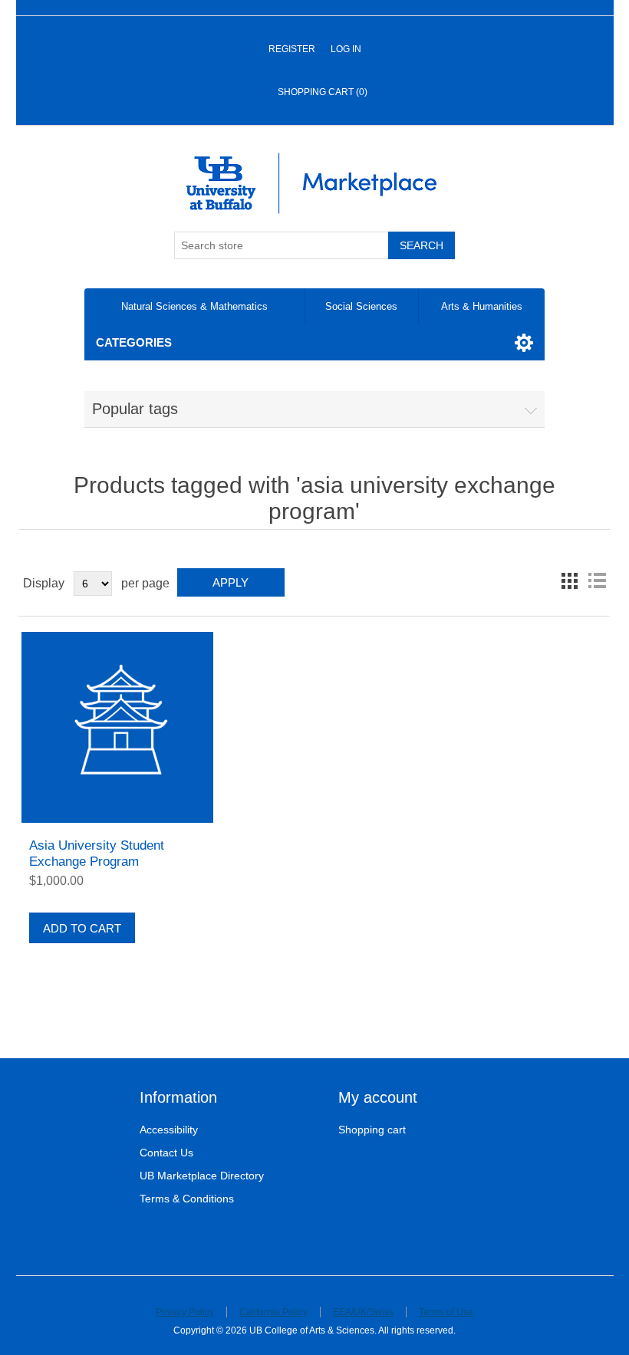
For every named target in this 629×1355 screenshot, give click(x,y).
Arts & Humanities (481, 306)
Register (291, 49)
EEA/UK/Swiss (363, 1312)
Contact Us (166, 1152)
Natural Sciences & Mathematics (194, 306)
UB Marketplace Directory (202, 1175)
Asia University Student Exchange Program (96, 853)
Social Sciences (361, 306)
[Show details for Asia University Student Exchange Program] (116, 727)
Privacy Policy (185, 1312)
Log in (346, 49)
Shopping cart (372, 1129)
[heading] (215, 1098)
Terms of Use (446, 1312)
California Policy (273, 1312)
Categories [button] (134, 342)
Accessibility (169, 1129)
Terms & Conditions (187, 1198)
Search (421, 245)
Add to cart (82, 928)
